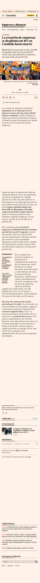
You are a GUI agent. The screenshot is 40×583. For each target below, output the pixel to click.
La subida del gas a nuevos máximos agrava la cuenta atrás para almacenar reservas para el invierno (19, 529)
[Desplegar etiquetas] (36, 443)
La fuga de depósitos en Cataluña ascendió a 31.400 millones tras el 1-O (24, 430)
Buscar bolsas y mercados (11, 556)
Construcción (30, 29)
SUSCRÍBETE (30, 15)
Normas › (35, 418)
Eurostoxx (10, 565)
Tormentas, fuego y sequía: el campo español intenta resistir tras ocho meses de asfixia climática (19, 535)
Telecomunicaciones (13, 29)
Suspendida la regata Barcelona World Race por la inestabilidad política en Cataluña (7, 263)
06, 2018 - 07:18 (22, 92)
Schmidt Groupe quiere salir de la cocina (20, 548)
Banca (4, 29)
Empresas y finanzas (14, 25)
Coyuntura (5, 35)
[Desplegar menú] (3, 15)
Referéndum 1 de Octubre (22, 444)
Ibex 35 (5, 11)
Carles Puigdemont (7, 444)
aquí (30, 457)
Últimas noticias (8, 523)
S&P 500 (17, 11)
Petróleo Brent (32, 11)
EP (20, 90)
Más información (6, 452)
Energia (22, 29)
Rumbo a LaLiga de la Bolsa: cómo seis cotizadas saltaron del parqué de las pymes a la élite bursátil (19, 542)
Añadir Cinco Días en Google (12, 102)
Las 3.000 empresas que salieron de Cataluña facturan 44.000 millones (7, 278)
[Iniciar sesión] (36, 15)
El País (35, 19)
